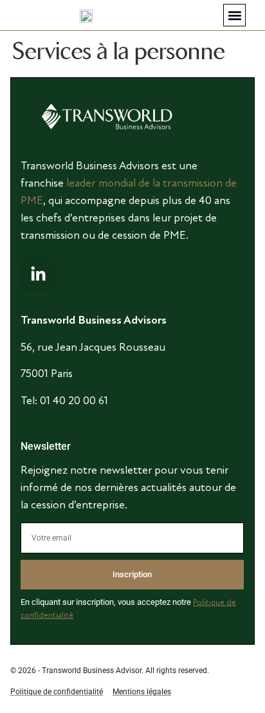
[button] (234, 15)
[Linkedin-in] (38, 274)
